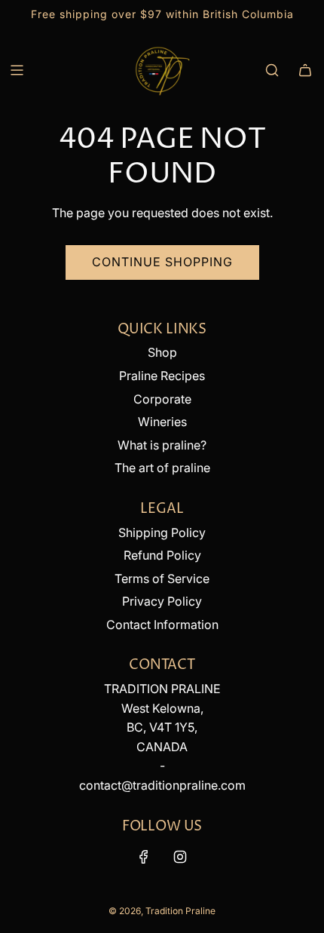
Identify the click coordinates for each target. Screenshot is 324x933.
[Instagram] (180, 856)
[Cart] (305, 70)
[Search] (272, 70)
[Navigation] (16, 70)
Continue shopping (162, 261)
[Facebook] (143, 856)
